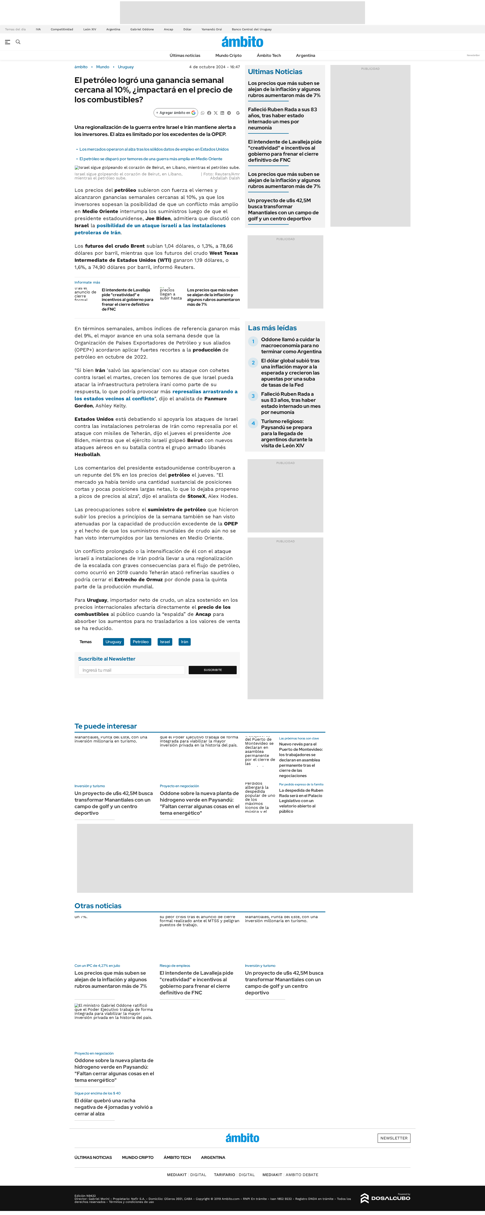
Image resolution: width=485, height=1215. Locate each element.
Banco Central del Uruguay (252, 29)
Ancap (168, 29)
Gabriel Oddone (142, 29)
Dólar (187, 29)
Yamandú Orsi (212, 29)
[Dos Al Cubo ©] (385, 1198)
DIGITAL (186, 1174)
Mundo (102, 67)
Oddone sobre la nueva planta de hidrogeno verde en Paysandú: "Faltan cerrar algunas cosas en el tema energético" (199, 803)
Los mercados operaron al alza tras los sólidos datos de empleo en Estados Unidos (154, 149)
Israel (165, 641)
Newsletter (473, 55)
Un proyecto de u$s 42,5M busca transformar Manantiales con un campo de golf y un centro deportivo (283, 209)
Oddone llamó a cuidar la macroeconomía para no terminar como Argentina (291, 345)
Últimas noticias (185, 55)
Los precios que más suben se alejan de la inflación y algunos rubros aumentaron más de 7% (213, 297)
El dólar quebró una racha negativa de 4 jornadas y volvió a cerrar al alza (114, 1107)
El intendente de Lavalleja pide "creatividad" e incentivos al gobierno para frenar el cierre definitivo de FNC (127, 299)
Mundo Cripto (228, 55)
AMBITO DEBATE (290, 1174)
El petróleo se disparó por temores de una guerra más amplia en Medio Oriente (151, 158)
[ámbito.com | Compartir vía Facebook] (209, 112)
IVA (38, 29)
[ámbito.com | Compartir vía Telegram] (229, 112)
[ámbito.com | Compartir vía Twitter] (216, 112)
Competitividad (62, 29)
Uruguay (126, 67)
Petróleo (141, 641)
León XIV (89, 29)
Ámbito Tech (269, 55)
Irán (184, 641)
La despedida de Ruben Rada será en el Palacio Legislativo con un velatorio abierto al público (301, 801)
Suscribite (213, 670)
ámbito (81, 67)
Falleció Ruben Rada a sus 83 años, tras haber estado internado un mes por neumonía (282, 118)
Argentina (113, 29)
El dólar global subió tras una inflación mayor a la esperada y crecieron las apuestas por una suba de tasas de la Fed (290, 372)
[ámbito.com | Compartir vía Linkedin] (222, 112)
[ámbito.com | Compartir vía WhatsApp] (203, 112)
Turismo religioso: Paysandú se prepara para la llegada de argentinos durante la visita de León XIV (286, 433)
